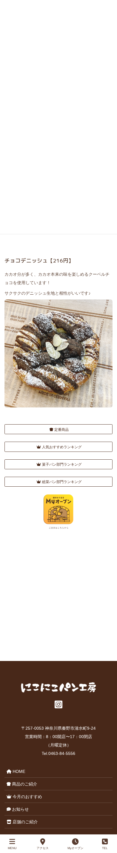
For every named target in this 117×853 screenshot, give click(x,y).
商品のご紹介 (24, 784)
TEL (105, 848)
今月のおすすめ (26, 796)
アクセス (43, 848)
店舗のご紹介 (24, 821)
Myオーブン (75, 848)
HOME (18, 771)
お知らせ (20, 809)
